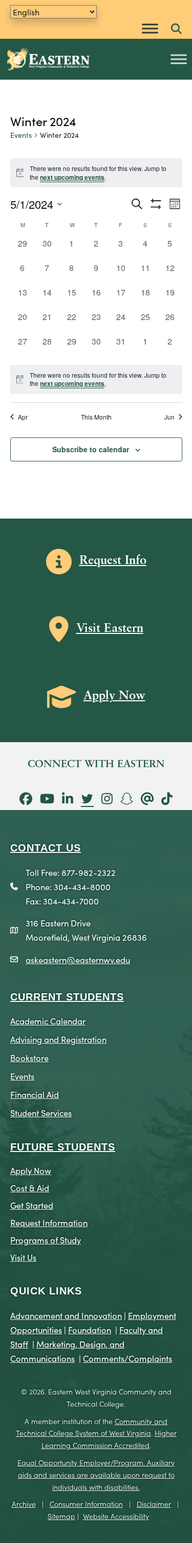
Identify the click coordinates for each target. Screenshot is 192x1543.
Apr (23, 417)
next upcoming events (72, 177)
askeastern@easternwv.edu (78, 959)
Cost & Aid (29, 1187)
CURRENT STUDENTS (67, 996)
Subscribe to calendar (90, 449)
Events (21, 135)
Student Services (41, 1112)
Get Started (31, 1205)
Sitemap (61, 1516)
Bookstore (29, 1057)
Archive (24, 1504)
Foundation (89, 1329)
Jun (169, 417)
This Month (96, 417)
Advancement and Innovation (66, 1315)
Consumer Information (86, 1504)
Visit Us (23, 1257)
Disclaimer (154, 1504)
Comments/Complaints (127, 1358)
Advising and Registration (58, 1039)
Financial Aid (34, 1094)
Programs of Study (45, 1239)
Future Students (62, 1147)
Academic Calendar (48, 1020)
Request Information (49, 1222)
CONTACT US (45, 847)
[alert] (96, 379)
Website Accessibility (116, 1516)
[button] (176, 29)
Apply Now (30, 1170)
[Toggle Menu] (150, 28)
